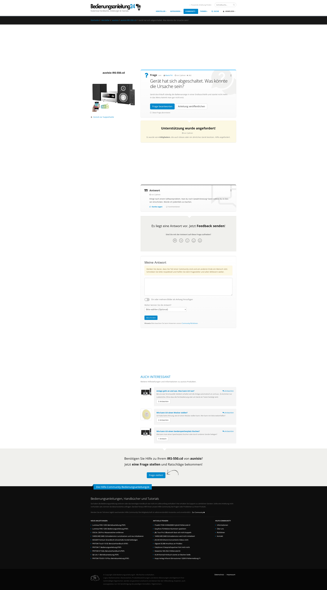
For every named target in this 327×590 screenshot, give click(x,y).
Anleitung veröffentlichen (191, 106)
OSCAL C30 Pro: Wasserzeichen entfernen (108, 532)
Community (190, 11)
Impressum (231, 575)
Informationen (222, 525)
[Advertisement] (163, 47)
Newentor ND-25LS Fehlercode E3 (167, 551)
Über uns (220, 529)
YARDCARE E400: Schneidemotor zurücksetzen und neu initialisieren (118, 536)
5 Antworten (163, 401)
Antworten (229, 391)
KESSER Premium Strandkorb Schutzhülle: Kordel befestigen (115, 540)
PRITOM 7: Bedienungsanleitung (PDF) (106, 547)
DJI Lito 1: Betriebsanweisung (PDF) (105, 555)
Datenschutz (219, 575)
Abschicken (151, 317)
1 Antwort (162, 438)
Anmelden (230, 11)
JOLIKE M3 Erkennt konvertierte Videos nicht (171, 540)
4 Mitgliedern (164, 137)
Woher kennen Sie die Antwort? (157, 305)
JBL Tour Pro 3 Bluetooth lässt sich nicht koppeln (173, 532)
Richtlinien (221, 532)
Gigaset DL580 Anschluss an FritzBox (168, 544)
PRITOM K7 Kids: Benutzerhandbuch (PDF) (108, 551)
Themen (203, 11)
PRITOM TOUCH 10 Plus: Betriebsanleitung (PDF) (110, 558)
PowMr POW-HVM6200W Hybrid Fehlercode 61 (172, 525)
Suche (216, 11)
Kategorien (175, 11)
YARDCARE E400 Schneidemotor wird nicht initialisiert (175, 536)
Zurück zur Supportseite (103, 117)
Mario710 (168, 75)
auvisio (115, 20)
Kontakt (220, 536)
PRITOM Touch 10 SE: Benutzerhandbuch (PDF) (110, 544)
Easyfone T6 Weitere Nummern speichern (170, 529)
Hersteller (161, 11)
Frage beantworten (162, 106)
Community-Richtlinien (190, 323)
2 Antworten (163, 420)
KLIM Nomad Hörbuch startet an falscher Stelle (172, 555)
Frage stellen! (156, 475)
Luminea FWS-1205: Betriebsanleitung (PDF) (108, 525)
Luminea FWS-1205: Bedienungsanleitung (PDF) (110, 529)
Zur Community (197, 512)
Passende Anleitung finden (201, 5)
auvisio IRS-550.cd (128, 20)
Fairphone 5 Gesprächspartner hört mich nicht (172, 547)
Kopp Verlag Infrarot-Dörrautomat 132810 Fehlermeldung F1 (178, 558)
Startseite (95, 20)
